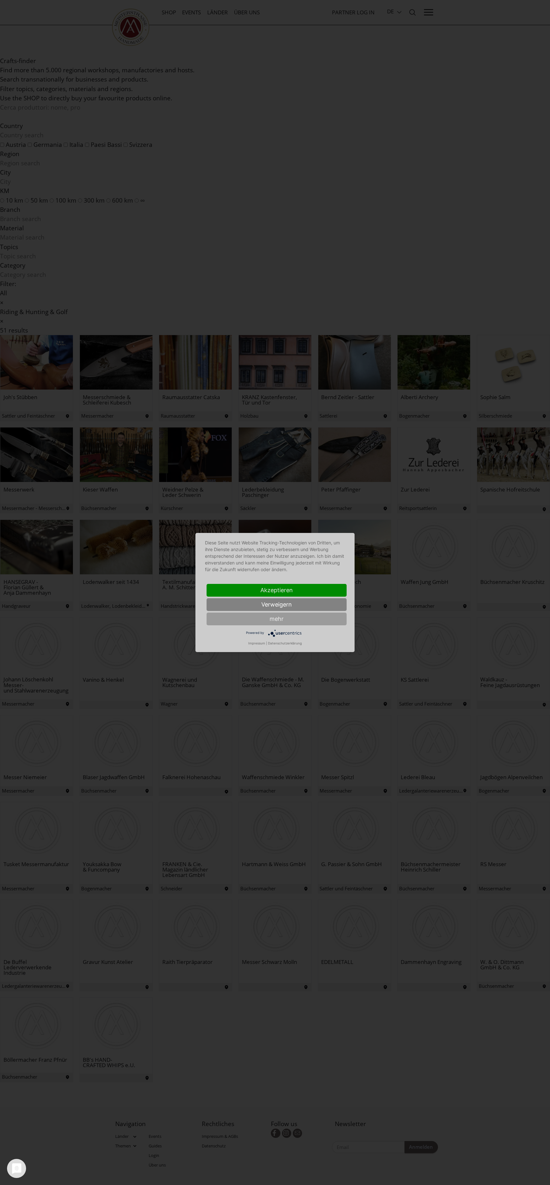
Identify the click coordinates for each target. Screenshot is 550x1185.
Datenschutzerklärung (285, 643)
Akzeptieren (276, 590)
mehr (277, 618)
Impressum (256, 643)
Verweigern (276, 604)
